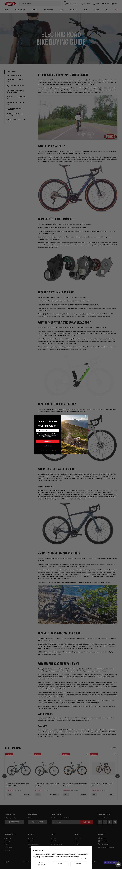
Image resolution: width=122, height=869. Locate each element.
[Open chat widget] (118, 864)
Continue (47, 441)
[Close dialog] (86, 417)
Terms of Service (44, 450)
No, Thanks (47, 446)
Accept (60, 864)
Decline (78, 864)
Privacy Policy (82, 858)
